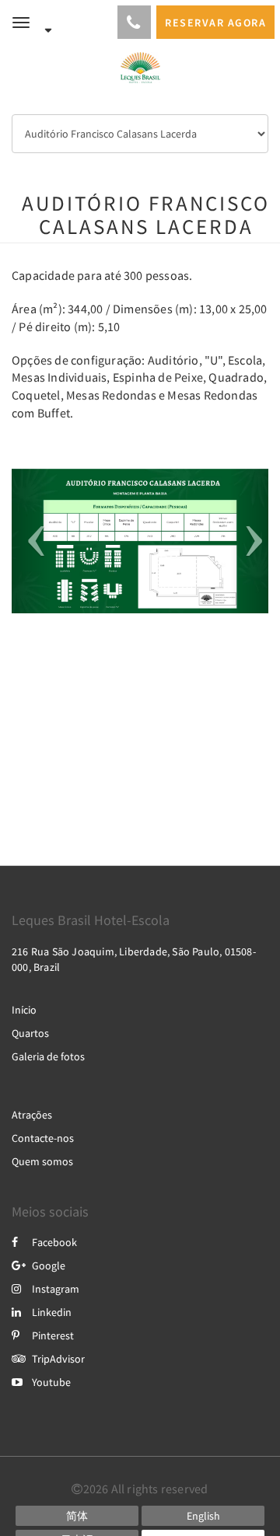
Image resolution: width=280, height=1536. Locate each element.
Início (24, 1010)
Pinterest (53, 1335)
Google (48, 1265)
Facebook (54, 1242)
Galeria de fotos (48, 1056)
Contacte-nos (43, 1138)
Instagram (55, 1289)
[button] (31, 541)
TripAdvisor (58, 1359)
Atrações (32, 1115)
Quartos (30, 1033)
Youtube (51, 1382)
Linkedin (52, 1312)
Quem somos (42, 1161)
